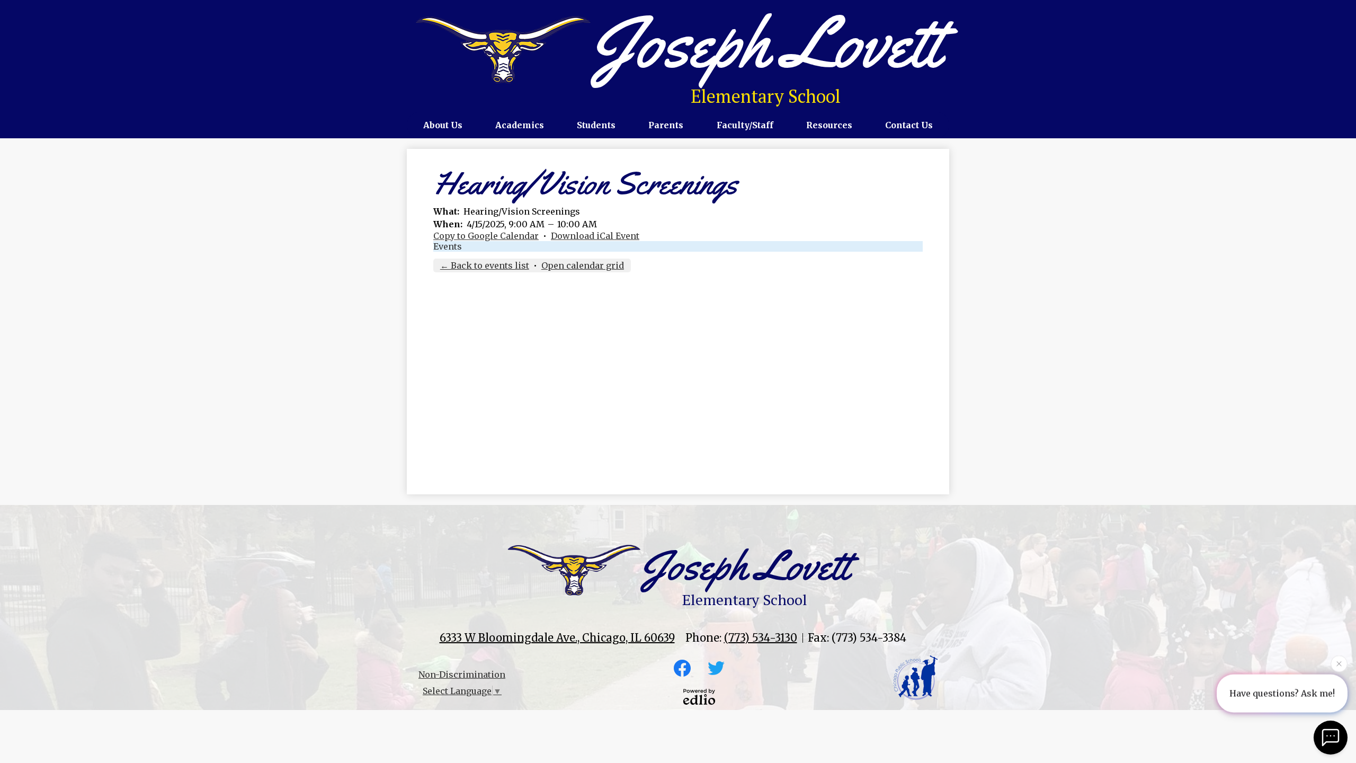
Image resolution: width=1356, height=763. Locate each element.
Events (447, 246)
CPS (915, 677)
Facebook (682, 668)
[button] (443, 125)
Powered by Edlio (699, 697)
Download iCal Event (595, 235)
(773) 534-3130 (760, 637)
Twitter (716, 668)
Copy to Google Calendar (486, 235)
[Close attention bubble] (1339, 666)
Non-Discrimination (461, 674)
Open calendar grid (582, 265)
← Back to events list (484, 265)
